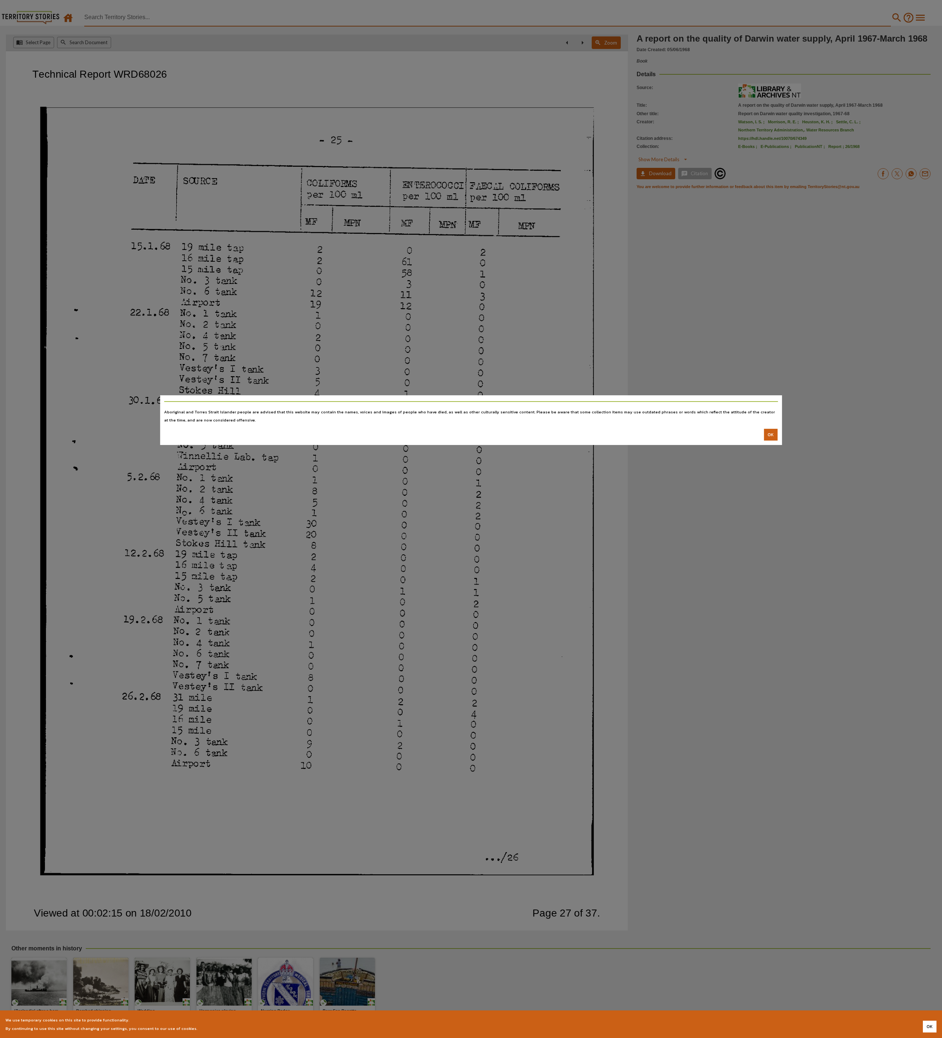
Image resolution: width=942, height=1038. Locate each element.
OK (771, 434)
